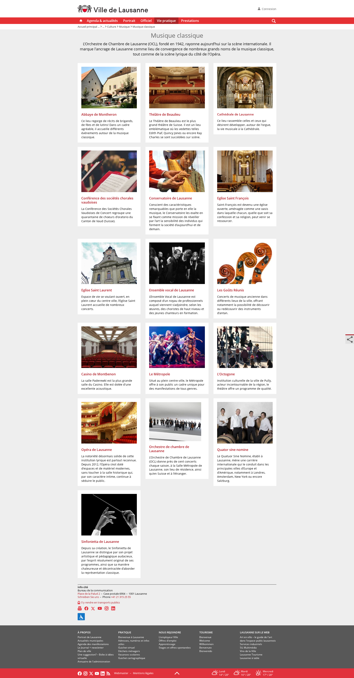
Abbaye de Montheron (99, 114)
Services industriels (251, 644)
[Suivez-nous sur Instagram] (85, 673)
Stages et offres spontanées (175, 647)
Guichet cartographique (131, 658)
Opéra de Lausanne (96, 449)
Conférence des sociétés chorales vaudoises (107, 200)
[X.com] (93, 608)
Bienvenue (205, 637)
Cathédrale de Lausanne (235, 114)
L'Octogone (226, 374)
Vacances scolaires (129, 654)
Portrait (129, 20)
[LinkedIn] (113, 608)
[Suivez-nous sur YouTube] (97, 673)
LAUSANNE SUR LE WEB (255, 632)
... (103, 26)
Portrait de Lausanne (89, 637)
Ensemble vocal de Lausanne (171, 290)
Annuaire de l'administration (94, 661)
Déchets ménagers (129, 651)
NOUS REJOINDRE (170, 632)
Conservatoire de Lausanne (170, 198)
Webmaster (121, 673)
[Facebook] (86, 608)
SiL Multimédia (248, 647)
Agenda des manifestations (93, 644)
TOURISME (206, 632)
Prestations (190, 20)
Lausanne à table (249, 658)
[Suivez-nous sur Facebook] (80, 673)
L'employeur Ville (168, 637)
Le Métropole (159, 374)
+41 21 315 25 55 (121, 597)
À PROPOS (84, 632)
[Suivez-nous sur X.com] (91, 673)
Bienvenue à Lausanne (131, 637)
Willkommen (206, 644)
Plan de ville (84, 651)
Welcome (204, 640)
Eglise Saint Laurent (96, 290)
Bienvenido (205, 651)
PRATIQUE (124, 632)
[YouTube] (100, 608)
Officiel (146, 20)
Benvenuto (205, 647)
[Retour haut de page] (177, 673)
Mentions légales (143, 673)
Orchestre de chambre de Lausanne (169, 449)
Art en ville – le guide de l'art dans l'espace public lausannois (258, 638)
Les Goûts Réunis (230, 290)
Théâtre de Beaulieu (164, 114)
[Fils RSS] (109, 673)
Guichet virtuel (126, 647)
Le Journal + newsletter (91, 647)
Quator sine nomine (232, 449)
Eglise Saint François (233, 198)
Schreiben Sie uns (88, 597)
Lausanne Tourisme (251, 654)
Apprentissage (167, 644)
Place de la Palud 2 (89, 593)
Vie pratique (166, 20)
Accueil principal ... (89, 26)
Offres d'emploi (167, 640)
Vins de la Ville (248, 651)
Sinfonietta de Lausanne (100, 541)
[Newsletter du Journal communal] (80, 608)
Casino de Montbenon (98, 374)
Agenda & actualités (102, 20)
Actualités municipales (90, 640)
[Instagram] (106, 608)
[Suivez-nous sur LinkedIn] (103, 673)
